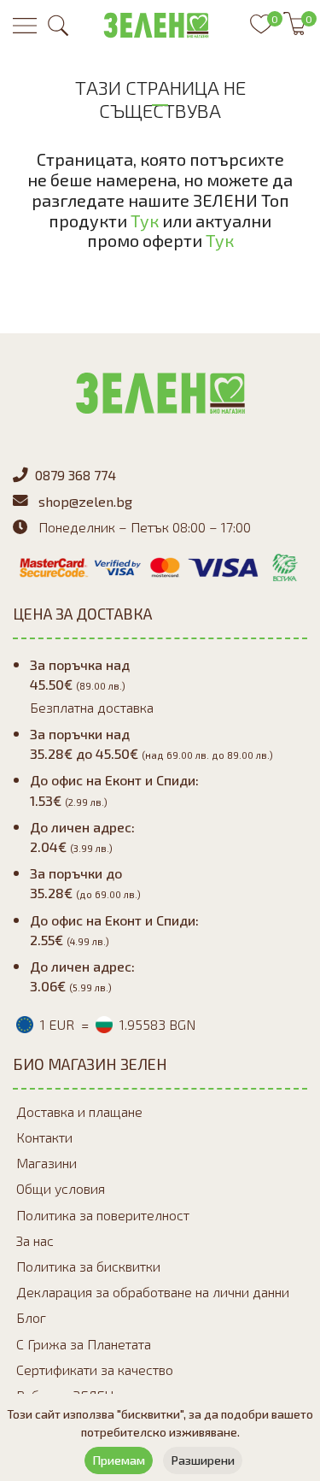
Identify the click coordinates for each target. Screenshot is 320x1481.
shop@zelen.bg (85, 501)
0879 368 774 (75, 475)
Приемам (118, 1460)
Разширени (203, 1460)
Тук (145, 220)
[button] (58, 26)
